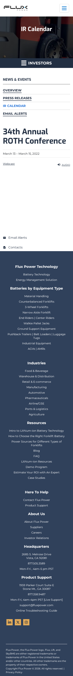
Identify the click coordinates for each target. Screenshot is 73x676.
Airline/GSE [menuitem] (36, 403)
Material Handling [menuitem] (36, 296)
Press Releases (17, 98)
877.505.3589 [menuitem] (36, 563)
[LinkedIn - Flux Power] (9, 622)
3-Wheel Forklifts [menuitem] (36, 307)
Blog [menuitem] (36, 450)
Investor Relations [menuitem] (36, 538)
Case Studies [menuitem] (36, 478)
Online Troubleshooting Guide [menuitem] (36, 610)
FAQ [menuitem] (36, 456)
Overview (12, 90)
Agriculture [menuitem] (36, 414)
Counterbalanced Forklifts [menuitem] (36, 301)
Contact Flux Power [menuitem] (36, 500)
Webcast (9, 164)
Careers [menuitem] (36, 532)
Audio (66, 164)
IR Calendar (14, 106)
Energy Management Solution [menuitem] (36, 280)
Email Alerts (15, 113)
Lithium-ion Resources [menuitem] (36, 461)
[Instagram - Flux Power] (26, 622)
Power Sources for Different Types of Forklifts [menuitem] (36, 443)
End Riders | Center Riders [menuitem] (36, 318)
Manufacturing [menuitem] (36, 387)
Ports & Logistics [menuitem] (36, 409)
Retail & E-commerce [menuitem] (36, 382)
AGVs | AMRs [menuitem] (36, 349)
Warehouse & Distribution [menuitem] (36, 376)
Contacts (15, 247)
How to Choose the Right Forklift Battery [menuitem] (36, 436)
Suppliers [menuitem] (36, 527)
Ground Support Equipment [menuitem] (37, 329)
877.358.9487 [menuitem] (36, 594)
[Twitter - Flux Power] (18, 622)
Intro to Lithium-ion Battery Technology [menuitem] (36, 430)
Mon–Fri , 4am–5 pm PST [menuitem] (37, 569)
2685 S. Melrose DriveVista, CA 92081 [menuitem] (36, 556)
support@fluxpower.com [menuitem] (36, 605)
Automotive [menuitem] (36, 392)
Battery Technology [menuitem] (36, 274)
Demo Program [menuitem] (36, 467)
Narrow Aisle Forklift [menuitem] (37, 312)
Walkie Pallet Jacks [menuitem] (36, 323)
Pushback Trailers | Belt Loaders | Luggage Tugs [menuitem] (36, 336)
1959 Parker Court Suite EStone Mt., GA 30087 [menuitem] (36, 587)
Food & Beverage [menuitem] (36, 371)
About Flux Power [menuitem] (36, 521)
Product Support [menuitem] (36, 505)
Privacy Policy (14, 672)
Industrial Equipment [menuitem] (36, 343)
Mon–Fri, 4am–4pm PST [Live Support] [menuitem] (37, 599)
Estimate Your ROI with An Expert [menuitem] (37, 472)
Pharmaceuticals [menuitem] (36, 398)
